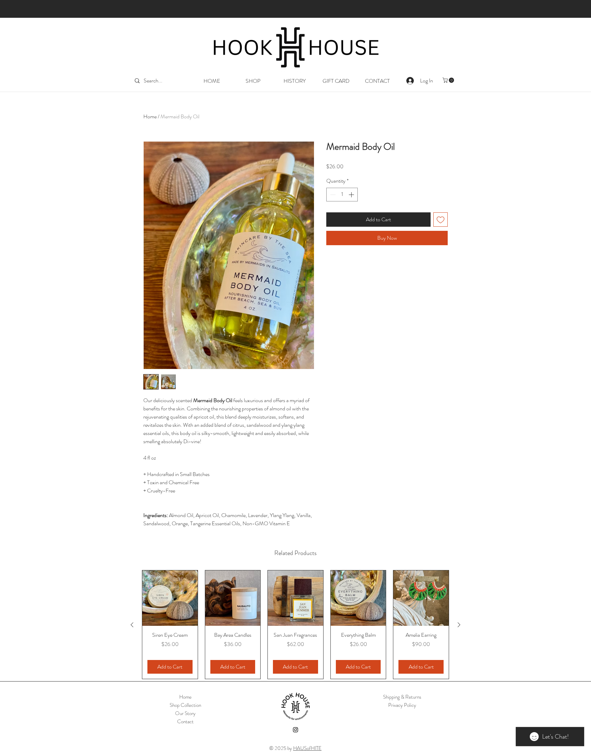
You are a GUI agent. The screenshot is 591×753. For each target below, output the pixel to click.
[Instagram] (295, 729)
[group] (295, 624)
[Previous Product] (132, 625)
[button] (449, 80)
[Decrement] (332, 194)
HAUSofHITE (307, 748)
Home (150, 116)
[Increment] (352, 194)
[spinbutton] (342, 194)
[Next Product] (459, 625)
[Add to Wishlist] (440, 219)
